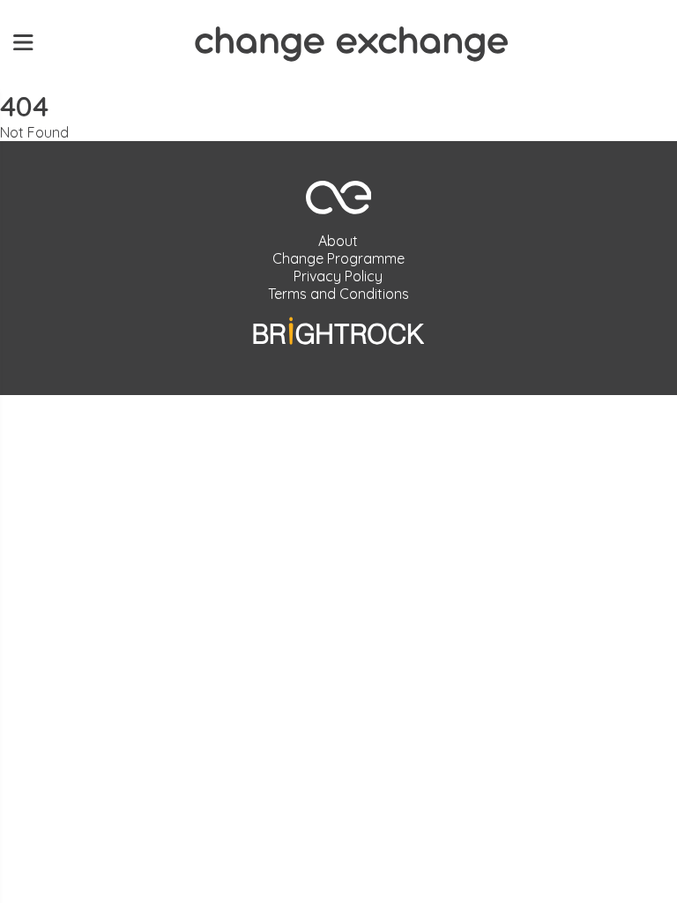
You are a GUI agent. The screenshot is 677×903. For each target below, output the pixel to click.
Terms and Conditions (338, 293)
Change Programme (338, 258)
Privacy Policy (338, 276)
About (338, 241)
